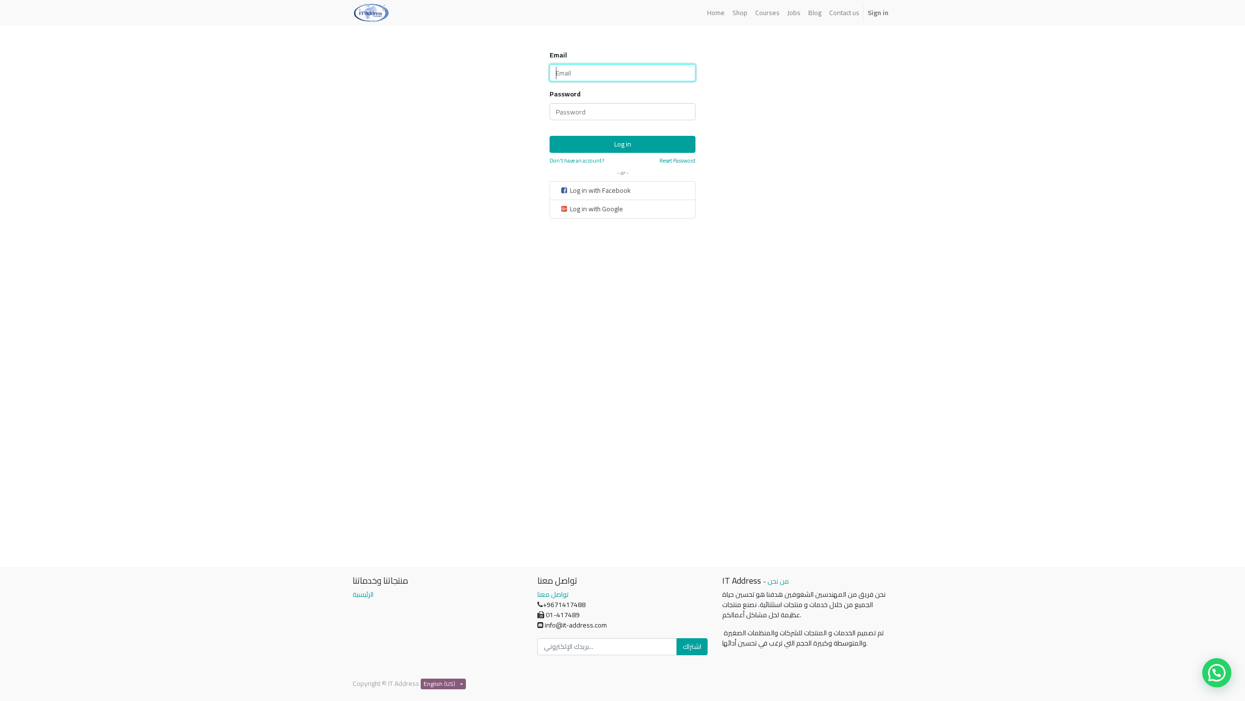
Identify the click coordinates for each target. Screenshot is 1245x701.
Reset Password (677, 161)
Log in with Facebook (600, 190)
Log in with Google (596, 209)
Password (565, 94)
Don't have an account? (577, 161)
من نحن (778, 581)
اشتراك (692, 646)
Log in (622, 144)
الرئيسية (363, 594)
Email (558, 55)
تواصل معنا (553, 594)
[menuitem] (716, 13)
